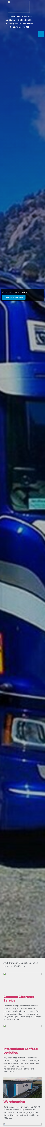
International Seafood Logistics (20, 1051)
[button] (41, 34)
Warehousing (14, 1102)
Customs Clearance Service (19, 998)
